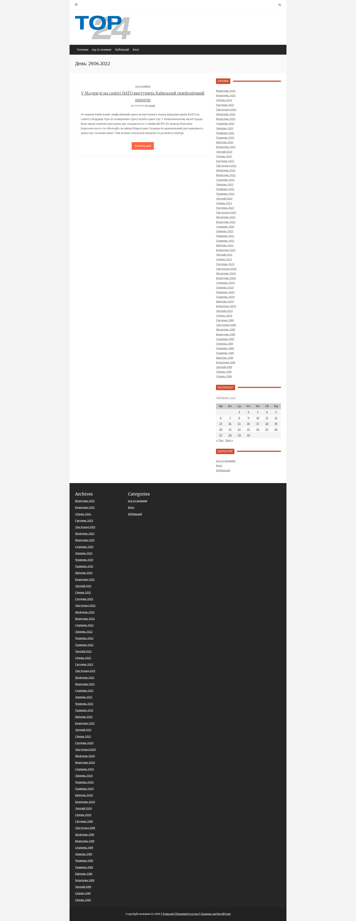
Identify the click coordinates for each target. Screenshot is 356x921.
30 (248, 435)
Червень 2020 (225, 292)
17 (257, 423)
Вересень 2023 (225, 119)
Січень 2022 (224, 203)
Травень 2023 (225, 137)
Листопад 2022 (226, 165)
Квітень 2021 (224, 245)
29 (239, 435)
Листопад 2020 (226, 269)
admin (152, 106)
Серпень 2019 (225, 339)
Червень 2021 (225, 236)
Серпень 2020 (225, 282)
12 (276, 418)
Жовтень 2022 (225, 170)
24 (257, 429)
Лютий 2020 (224, 311)
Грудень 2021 (225, 208)
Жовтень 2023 (225, 114)
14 (230, 423)
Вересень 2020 (226, 278)
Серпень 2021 (225, 226)
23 (248, 429)
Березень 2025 (226, 95)
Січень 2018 (224, 376)
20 (220, 429)
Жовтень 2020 (226, 273)
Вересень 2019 (225, 334)
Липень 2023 (224, 128)
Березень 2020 (226, 306)
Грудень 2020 (225, 264)
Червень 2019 (225, 348)
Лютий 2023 (224, 151)
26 (276, 429)
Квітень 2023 (224, 142)
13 (220, 423)
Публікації (122, 49)
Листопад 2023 (226, 109)
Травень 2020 (225, 297)
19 (276, 423)
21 (230, 429)
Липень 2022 (224, 184)
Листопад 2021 (226, 212)
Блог (136, 49)
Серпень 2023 (225, 123)
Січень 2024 (224, 100)
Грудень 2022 (225, 161)
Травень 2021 (225, 240)
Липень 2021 (224, 231)
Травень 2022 (225, 193)
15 (239, 423)
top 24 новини (101, 49)
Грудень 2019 (225, 320)
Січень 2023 (224, 156)
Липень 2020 (225, 287)
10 (257, 418)
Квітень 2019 (224, 358)
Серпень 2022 (225, 180)
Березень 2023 (225, 147)
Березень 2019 (225, 362)
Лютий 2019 (224, 367)
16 (248, 423)
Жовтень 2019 (225, 329)
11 (267, 418)
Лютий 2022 (224, 198)
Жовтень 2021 (225, 217)
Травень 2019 (225, 353)
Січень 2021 (224, 259)
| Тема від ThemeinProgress (180, 914)
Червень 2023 (225, 133)
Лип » (229, 440)
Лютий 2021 (224, 254)
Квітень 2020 (225, 301)
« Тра (219, 440)
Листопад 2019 (226, 325)
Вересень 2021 (225, 222)
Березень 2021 (225, 250)
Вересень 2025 (226, 91)
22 (239, 429)
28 (230, 435)
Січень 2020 (224, 315)
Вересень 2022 (226, 175)
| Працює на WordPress (215, 914)
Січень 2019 (224, 371)
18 (266, 423)
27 (220, 435)
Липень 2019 (224, 343)
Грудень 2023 (225, 105)
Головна (82, 49)
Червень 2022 (225, 189)
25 (266, 429)
